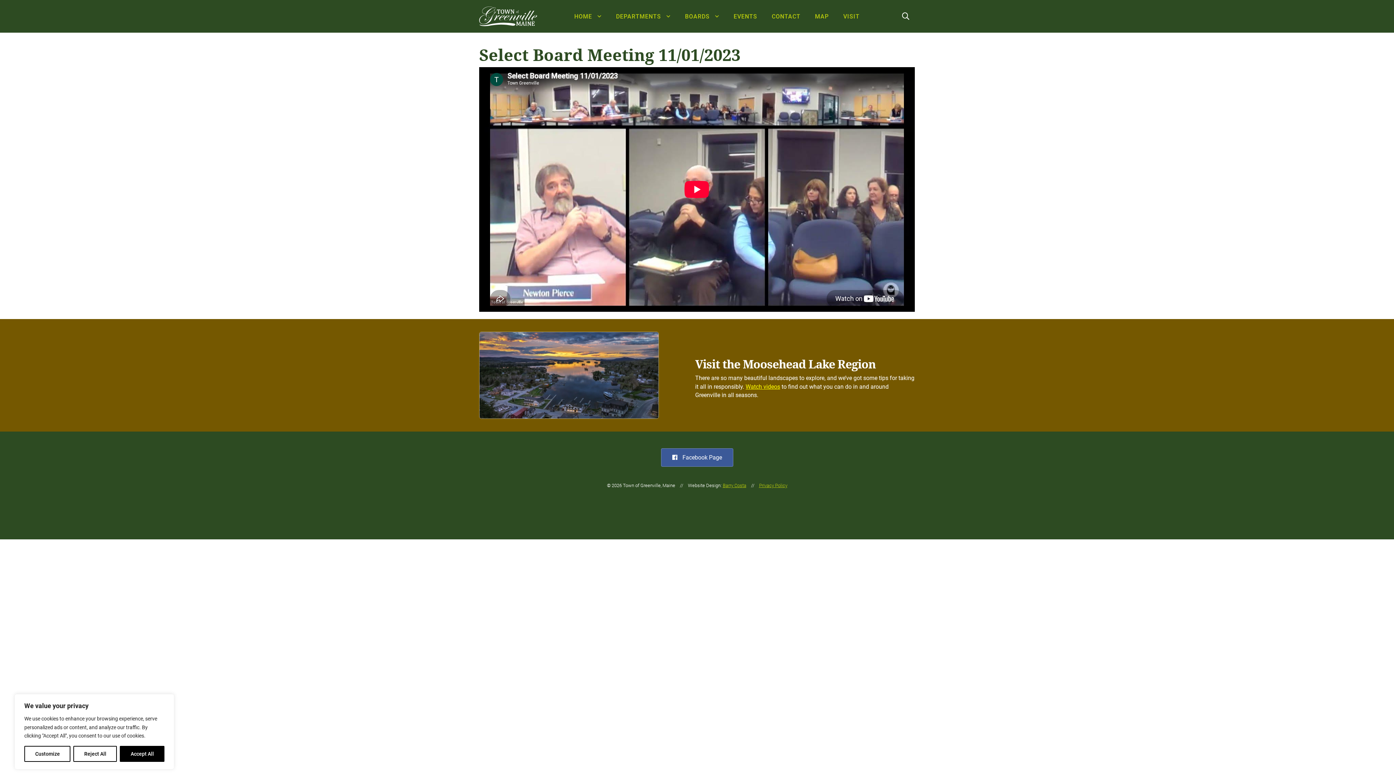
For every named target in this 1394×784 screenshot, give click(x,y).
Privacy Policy (773, 485)
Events (745, 16)
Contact (786, 16)
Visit (851, 16)
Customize (47, 754)
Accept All (142, 754)
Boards (697, 16)
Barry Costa (734, 485)
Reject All (95, 754)
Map (822, 16)
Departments (638, 16)
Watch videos (763, 386)
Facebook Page (701, 457)
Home (583, 16)
